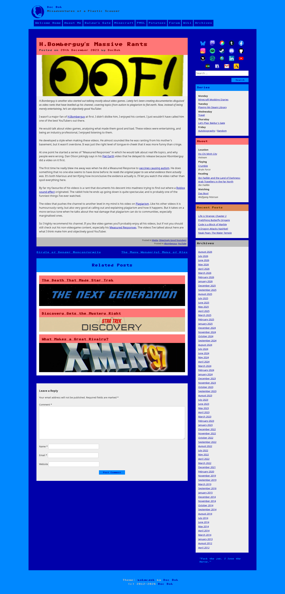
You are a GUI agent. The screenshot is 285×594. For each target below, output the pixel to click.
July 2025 (203, 298)
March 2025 (204, 315)
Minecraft (123, 23)
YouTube (182, 243)
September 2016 (207, 488)
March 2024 (204, 366)
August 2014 (205, 513)
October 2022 (205, 437)
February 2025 (206, 319)
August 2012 (205, 543)
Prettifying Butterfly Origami (214, 220)
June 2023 (203, 403)
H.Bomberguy (76, 116)
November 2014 (207, 501)
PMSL (141, 23)
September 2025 (207, 289)
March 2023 (204, 416)
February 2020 (206, 471)
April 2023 (203, 412)
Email (43, 455)
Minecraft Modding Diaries (213, 99)
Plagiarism (142, 204)
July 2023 (203, 399)
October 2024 (205, 336)
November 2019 (207, 475)
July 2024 (203, 349)
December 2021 (207, 467)
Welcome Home (48, 23)
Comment (45, 404)
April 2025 (203, 311)
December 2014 (207, 496)
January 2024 (205, 374)
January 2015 (205, 492)
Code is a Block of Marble (212, 224)
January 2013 (205, 539)
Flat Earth (108, 156)
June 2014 (203, 522)
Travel (201, 115)
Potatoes (157, 23)
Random (222, 130)
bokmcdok (146, 580)
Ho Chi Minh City (207, 153)
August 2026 (205, 251)
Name (43, 446)
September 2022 (207, 442)
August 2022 (205, 446)
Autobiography (206, 130)
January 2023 (205, 425)
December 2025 (207, 285)
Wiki (187, 23)
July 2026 (203, 256)
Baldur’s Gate (98, 23)
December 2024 (207, 327)
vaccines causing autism (154, 168)
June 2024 (203, 353)
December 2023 (207, 378)
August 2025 (205, 294)
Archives (203, 23)
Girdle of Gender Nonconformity (68, 252)
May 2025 (203, 306)
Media (155, 240)
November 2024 (207, 332)
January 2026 (205, 281)
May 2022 (203, 454)
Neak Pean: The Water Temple (215, 232)
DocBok (114, 50)
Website (43, 464)
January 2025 (205, 323)
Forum (174, 23)
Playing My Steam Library (212, 107)
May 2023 (203, 408)
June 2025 (203, 302)
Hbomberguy (170, 243)
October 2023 (205, 387)
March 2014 (204, 534)
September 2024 (207, 340)
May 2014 (203, 526)
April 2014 (203, 530)
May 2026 (203, 264)
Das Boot (203, 193)
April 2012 (203, 547)
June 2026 (203, 260)
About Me (72, 23)
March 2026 (204, 272)
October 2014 (205, 505)
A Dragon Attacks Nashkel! (213, 228)
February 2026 (206, 277)
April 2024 (203, 361)
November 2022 (207, 433)
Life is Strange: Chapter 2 (212, 216)
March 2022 (204, 463)
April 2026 (203, 268)
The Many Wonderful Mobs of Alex (154, 252)
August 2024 (205, 344)
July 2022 (203, 450)
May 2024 (203, 357)
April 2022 (203, 458)
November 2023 (207, 382)
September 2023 (207, 391)
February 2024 (206, 370)
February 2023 (206, 420)
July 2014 (203, 518)
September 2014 (207, 509)
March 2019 (204, 484)
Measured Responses (123, 227)
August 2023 (205, 395)
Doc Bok (54, 7)
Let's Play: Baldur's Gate (211, 123)
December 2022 (207, 429)
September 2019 (207, 480)
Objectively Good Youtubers (172, 240)
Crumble (203, 165)
